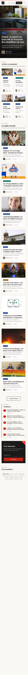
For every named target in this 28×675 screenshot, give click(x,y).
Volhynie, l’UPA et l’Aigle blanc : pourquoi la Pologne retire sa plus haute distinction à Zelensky (15, 428)
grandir (11, 475)
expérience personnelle (9, 479)
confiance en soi (22, 475)
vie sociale (7, 477)
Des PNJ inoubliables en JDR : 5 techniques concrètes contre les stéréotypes (15, 422)
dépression (6, 474)
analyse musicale (5, 475)
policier (11, 473)
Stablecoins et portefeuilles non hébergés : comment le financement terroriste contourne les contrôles (15, 416)
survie (21, 479)
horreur (15, 473)
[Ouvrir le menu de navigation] (9, 3)
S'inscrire (19, 2)
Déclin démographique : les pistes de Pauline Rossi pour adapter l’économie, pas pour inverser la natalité (16, 410)
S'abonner (13, 459)
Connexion (13, 2)
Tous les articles (13, 398)
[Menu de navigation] (24, 3)
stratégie (11, 477)
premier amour (21, 473)
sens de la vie (15, 475)
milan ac (20, 477)
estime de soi (15, 477)
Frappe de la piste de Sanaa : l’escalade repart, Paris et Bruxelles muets (15, 434)
